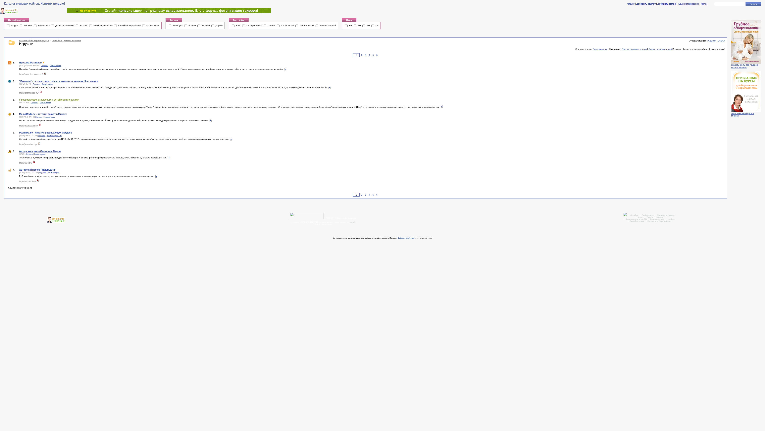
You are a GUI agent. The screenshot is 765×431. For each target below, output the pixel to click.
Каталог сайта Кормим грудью (34, 41)
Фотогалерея (152, 25)
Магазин (28, 25)
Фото (640, 217)
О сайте (634, 215)
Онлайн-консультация (129, 25)
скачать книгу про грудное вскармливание (744, 66)
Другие (219, 25)
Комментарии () (54, 136)
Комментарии (55, 66)
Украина (206, 25)
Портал (271, 25)
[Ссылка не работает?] (44, 74)
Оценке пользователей (660, 49)
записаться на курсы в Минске (742, 114)
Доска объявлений (64, 25)
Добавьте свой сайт (406, 238)
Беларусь (178, 25)
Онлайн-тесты (637, 221)
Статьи (721, 41)
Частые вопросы (666, 215)
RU (368, 25)
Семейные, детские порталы (66, 41)
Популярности (600, 49)
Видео (650, 217)
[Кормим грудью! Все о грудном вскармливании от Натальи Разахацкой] (169, 12)
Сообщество (287, 25)
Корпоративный (254, 25)
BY (350, 25)
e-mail (353, 222)
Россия (192, 25)
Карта (703, 4)
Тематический (307, 25)
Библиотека (44, 25)
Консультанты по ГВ (636, 219)
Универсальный (328, 25)
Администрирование (688, 4)
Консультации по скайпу (662, 219)
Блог (238, 25)
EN (359, 25)
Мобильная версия (103, 25)
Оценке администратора (634, 49)
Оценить (44, 66)
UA (377, 25)
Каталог (631, 4)
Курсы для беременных (659, 221)
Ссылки (712, 41)
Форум (14, 25)
